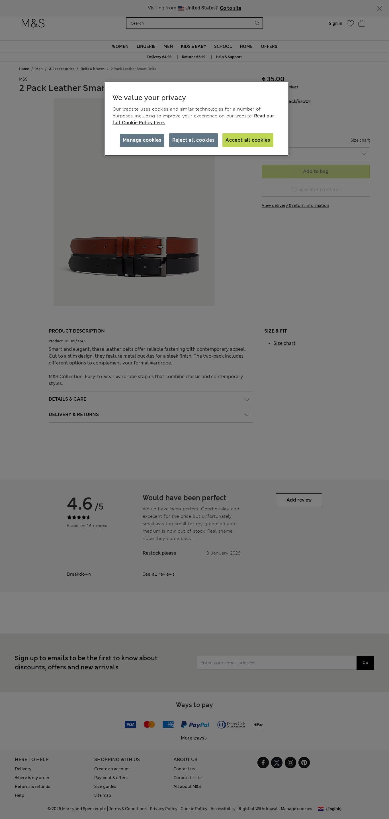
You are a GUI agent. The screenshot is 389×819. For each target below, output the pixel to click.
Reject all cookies (193, 140)
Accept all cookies (248, 140)
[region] (196, 119)
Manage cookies (142, 140)
